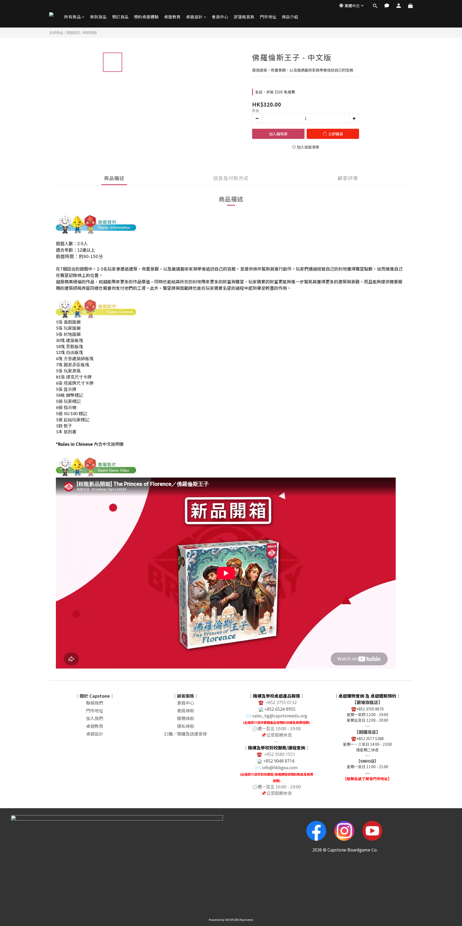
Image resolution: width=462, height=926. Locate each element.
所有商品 (72, 16)
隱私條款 (185, 726)
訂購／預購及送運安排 (185, 733)
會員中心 (220, 16)
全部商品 (56, 32)
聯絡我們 (94, 703)
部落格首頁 (244, 16)
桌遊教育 (172, 16)
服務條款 (185, 718)
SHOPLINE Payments (239, 919)
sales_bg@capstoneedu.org (279, 715)
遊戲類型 (73, 32)
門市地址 (268, 16)
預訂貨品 (120, 16)
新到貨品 (98, 16)
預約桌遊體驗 (146, 16)
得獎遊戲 (90, 32)
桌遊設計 (194, 16)
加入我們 (94, 718)
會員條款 (185, 710)
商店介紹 (290, 16)
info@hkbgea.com (280, 767)
